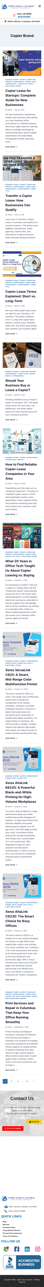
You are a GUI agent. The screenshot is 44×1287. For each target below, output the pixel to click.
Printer (20, 460)
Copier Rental (11, 84)
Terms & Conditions (10, 1236)
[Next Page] (33, 1081)
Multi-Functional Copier (26, 556)
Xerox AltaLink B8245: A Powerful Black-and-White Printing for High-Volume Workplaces (20, 792)
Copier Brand (18, 82)
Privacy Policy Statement (12, 1233)
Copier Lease (30, 82)
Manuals (6, 1224)
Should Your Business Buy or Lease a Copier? (17, 385)
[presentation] (22, 63)
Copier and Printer (28, 371)
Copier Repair (23, 189)
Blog (4, 1222)
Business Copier (12, 79)
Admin (10, 110)
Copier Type (23, 84)
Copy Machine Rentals (11, 1230)
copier (22, 79)
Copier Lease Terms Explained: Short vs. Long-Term (20, 296)
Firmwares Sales (9, 1227)
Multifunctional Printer (15, 998)
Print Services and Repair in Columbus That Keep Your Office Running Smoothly (20, 1012)
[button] (40, 6)
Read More (11, 147)
